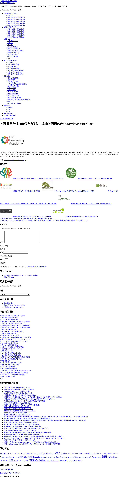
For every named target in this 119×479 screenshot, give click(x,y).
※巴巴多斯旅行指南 (6, 351)
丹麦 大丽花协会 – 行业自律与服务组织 (16, 413)
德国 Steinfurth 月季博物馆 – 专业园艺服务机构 (19, 389)
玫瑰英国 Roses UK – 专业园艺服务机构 (17, 391)
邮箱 (2, 249)
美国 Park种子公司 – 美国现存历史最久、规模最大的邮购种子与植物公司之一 (29, 399)
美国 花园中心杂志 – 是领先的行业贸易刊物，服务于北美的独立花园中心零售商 (26, 218)
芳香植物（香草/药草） (15, 103)
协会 (42, 453)
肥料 (8, 111)
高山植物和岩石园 (13, 96)
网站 (1, 252)
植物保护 (10, 107)
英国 (45, 460)
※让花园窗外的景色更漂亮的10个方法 (12, 316)
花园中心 (24, 460)
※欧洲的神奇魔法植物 (7, 376)
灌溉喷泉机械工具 (13, 52)
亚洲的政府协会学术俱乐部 (16, 17)
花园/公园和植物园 (10, 27)
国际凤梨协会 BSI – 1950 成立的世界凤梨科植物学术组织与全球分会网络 (27, 418)
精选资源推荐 (8, 113)
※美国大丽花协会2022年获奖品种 (11, 323)
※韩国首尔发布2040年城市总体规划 (12, 331)
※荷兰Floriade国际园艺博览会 (10, 345)
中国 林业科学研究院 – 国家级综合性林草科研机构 (20, 395)
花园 (13, 460)
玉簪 (72, 457)
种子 (93, 457)
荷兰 (54, 460)
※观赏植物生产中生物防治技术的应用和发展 (15, 357)
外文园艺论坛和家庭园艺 (15, 74)
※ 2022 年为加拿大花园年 (8, 368)
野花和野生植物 (12, 92)
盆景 (87, 457)
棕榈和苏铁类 (11, 88)
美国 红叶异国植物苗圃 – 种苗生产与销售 (17, 407)
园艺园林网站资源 (13, 64)
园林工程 (10, 43)
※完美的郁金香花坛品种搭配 (9, 335)
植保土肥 (7, 105)
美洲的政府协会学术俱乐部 (16, 21)
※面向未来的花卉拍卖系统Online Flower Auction (15, 370)
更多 (1, 378)
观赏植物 (7, 76)
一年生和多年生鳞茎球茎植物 (17, 84)
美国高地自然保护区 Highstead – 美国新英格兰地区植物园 (22, 434)
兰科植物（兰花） (13, 82)
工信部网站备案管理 (6, 469)
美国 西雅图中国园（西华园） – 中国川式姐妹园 (19, 440)
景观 (112, 453)
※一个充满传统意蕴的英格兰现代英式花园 (14, 341)
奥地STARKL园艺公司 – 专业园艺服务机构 (18, 403)
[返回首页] (8, 1)
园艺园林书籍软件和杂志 (15, 70)
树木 (17, 457)
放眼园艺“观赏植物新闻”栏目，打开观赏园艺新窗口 (21, 275)
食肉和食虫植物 (12, 94)
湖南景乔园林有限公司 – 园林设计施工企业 (18, 393)
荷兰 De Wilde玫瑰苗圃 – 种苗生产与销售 (17, 387)
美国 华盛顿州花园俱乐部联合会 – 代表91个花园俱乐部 (22, 405)
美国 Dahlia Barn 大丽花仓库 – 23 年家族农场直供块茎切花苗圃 (24, 401)
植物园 (33, 457)
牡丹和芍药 (11, 80)
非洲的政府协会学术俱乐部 (16, 25)
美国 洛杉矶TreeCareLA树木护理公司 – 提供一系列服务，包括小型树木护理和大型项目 (32, 444)
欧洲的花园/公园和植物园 (15, 31)
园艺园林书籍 (8, 303)
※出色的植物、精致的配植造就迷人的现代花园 (15, 337)
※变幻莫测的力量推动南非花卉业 (11, 349)
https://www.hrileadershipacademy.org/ (15, 160)
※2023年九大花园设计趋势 (9, 343)
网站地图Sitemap (9, 277)
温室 (52, 457)
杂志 (7, 457)
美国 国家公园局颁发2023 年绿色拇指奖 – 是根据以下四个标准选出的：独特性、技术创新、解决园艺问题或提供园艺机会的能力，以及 (44, 220)
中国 (4, 453)
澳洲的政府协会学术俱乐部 (16, 23)
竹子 (8, 101)
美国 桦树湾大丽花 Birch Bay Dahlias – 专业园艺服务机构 (22, 426)
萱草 (62, 460)
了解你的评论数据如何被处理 (36, 266)
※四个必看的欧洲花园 (7, 366)
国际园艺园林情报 (10, 115)
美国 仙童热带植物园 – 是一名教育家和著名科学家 (20, 422)
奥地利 (85, 453)
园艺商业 (7, 39)
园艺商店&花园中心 (13, 49)
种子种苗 (10, 45)
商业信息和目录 (12, 41)
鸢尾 (80, 460)
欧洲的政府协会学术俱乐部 (16, 19)
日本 (106, 453)
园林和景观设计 (12, 54)
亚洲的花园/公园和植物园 (15, 29)
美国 (108, 456)
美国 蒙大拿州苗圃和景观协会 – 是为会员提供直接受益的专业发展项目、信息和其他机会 (33, 397)
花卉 (5, 460)
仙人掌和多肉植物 (13, 86)
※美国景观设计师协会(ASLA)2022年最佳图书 (15, 327)
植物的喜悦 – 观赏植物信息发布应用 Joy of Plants (19, 411)
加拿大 (32, 453)
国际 (68, 453)
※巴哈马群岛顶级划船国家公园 (10, 353)
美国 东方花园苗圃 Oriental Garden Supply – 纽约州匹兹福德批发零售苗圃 (27, 432)
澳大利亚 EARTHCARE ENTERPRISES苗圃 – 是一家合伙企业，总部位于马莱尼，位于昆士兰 (34, 438)
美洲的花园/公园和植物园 (15, 35)
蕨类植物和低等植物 (14, 97)
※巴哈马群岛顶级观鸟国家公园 (10, 355)
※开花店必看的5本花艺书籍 (9, 365)
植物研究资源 (11, 66)
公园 (16, 453)
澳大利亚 (60, 457)
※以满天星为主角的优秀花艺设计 (11, 363)
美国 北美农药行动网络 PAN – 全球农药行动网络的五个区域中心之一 (26, 428)
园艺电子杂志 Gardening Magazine (14, 305)
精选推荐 (10, 62)
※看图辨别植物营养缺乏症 (9, 318)
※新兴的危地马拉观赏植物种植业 (11, 359)
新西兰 (100, 453)
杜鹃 (11, 457)
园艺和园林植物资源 (10, 60)
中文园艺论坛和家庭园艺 (15, 72)
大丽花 (79, 453)
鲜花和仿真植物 (12, 56)
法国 (47, 457)
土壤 (8, 109)
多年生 (73, 453)
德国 (92, 453)
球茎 (82, 457)
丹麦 (11, 453)
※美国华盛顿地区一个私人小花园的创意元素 (15, 339)
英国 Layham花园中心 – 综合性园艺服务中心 (18, 409)
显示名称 (3, 245)
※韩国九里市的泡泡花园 (8, 329)
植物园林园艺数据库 (14, 68)
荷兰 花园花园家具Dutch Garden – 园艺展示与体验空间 (21, 424)
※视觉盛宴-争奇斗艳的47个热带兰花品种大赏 (15, 321)
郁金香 (74, 460)
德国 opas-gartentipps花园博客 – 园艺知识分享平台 (20, 430)
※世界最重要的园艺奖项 (8, 333)
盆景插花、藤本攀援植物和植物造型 (19, 99)
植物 (23, 457)
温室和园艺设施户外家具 (15, 50)
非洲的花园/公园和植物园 (15, 37)
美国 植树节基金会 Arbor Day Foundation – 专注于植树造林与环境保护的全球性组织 (31, 442)
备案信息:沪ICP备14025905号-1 (10, 473)
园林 (52, 453)
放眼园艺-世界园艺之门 (7, 3)
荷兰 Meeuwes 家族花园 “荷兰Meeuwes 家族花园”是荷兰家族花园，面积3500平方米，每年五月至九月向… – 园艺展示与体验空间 (46, 416)
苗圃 (35, 460)
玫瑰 (77, 457)
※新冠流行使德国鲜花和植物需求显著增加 (14, 373)
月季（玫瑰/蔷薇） (13, 78)
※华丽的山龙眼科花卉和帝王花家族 (12, 347)
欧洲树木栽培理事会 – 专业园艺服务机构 (17, 415)
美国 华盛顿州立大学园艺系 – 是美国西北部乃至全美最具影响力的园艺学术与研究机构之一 (34, 436)
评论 (2, 242)
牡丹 (66, 457)
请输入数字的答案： (6, 256)
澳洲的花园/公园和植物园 (15, 33)
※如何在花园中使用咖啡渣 (9, 319)
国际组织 (10, 15)
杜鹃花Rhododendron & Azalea (13, 307)
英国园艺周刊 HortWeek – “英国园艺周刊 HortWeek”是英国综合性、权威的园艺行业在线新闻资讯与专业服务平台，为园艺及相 (45, 420)
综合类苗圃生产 (12, 47)
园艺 (61, 453)
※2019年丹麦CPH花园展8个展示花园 (12, 374)
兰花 (23, 453)
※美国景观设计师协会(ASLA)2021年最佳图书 (15, 325)
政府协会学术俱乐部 (10, 13)
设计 (67, 460)
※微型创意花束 (5, 361)
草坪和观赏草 (11, 90)
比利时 (42, 457)
